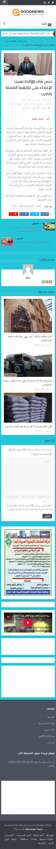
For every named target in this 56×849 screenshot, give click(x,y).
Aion (45, 100)
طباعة (43, 108)
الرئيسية (51, 717)
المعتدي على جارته (26, 206)
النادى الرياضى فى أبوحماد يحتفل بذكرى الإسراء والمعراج (32, 244)
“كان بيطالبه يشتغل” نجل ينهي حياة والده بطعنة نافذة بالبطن (30, 338)
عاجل (26, 104)
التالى (20, 238)
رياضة (14, 839)
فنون (6, 839)
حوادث (33, 104)
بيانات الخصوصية (47, 723)
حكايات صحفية (47, 839)
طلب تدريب (49, 730)
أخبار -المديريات (23, 835)
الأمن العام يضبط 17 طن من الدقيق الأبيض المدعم (28, 426)
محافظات (23, 839)
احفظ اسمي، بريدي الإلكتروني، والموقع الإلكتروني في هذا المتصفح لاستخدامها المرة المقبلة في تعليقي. (29, 507)
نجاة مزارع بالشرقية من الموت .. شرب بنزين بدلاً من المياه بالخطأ (24, 229)
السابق (35, 223)
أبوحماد (38, 206)
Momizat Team (34, 829)
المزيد (51, 843)
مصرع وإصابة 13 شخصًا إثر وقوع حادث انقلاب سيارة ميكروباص (28, 383)
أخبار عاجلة (39, 835)
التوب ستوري (43, 104)
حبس (14, 206)
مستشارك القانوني (46, 736)
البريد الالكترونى (28, 108)
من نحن (51, 743)
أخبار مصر (9, 835)
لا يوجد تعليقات (15, 104)
